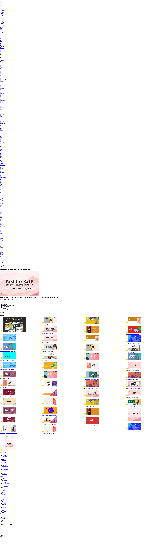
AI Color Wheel (4, 480)
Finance (3, 493)
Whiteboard (3, 459)
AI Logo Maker (4, 465)
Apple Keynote (4, 508)
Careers (3, 521)
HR (2, 492)
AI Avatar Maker (4, 482)
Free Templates (4, 511)
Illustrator (3, 509)
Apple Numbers (4, 507)
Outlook (3, 502)
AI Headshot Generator (5, 479)
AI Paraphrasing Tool (5, 484)
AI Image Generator (5, 466)
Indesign (3, 510)
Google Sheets (4, 504)
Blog (2, 522)
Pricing (3, 516)
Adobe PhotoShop (4, 313)
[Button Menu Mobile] (1, 1)
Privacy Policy (4, 518)
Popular (3, 512)
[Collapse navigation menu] (1, 35)
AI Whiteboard (4, 472)
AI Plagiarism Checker (5, 485)
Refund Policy (4, 519)
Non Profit (3, 495)
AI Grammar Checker (5, 486)
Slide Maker (3, 458)
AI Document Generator (5, 469)
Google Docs (4, 503)
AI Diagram (3, 473)
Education (3, 496)
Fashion (3, 265)
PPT (2, 501)
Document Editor (4, 456)
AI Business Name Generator (6, 487)
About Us (3, 515)
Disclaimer (3, 520)
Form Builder (4, 460)
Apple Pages (4, 506)
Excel (3, 500)
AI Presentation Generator (5, 471)
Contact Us (3, 517)
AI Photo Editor (4, 474)
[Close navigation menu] (1, 6)
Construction (4, 494)
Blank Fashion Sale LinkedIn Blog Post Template (9, 267)
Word (3, 499)
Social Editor (4, 461)
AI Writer (3, 470)
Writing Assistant (4, 457)
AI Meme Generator (5, 478)
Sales (3, 491)
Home (3, 262)
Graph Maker (4, 462)
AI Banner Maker (4, 468)
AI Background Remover (5, 483)
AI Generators (4, 455)
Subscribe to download (3, 302)
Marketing (3, 490)
